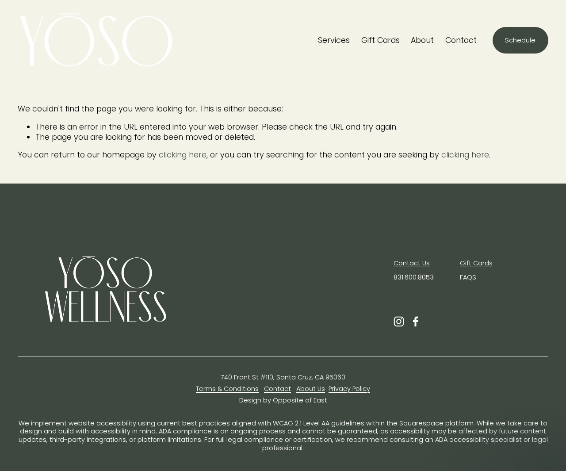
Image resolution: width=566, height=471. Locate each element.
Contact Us (412, 263)
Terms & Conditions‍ (227, 389)
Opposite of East (300, 400)
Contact (461, 40)
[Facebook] (415, 321)
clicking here (183, 154)
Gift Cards (380, 40)
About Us (310, 389)
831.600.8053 (414, 277)
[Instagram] (399, 321)
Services (334, 40)
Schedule (520, 40)
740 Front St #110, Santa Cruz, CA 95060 (283, 377)
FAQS (468, 277)
